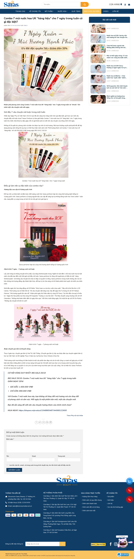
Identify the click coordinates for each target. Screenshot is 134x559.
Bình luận (10, 439)
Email (34, 456)
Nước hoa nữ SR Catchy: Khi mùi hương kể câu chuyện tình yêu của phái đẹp (117, 36)
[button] (125, 4)
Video (105, 11)
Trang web (61, 456)
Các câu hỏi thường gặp (115, 507)
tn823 (26, 25)
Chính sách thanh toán (89, 503)
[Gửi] (85, 4)
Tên (7, 456)
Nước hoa (62, 11)
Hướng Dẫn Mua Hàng (89, 496)
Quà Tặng (76, 11)
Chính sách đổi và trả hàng (91, 507)
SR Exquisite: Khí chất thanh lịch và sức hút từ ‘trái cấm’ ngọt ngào (117, 87)
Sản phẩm (110, 496)
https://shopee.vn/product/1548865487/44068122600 (43, 410)
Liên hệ (115, 11)
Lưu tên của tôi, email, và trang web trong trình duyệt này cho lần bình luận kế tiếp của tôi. (40, 465)
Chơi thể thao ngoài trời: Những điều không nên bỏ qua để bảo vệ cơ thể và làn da (117, 47)
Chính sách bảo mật (88, 511)
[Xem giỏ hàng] (129, 4)
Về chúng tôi (35, 11)
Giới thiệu (110, 500)
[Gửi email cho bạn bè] (43, 422)
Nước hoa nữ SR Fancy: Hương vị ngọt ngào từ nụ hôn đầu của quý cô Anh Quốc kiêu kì (117, 67)
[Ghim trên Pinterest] (47, 422)
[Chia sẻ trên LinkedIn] (50, 422)
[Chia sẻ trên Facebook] (36, 422)
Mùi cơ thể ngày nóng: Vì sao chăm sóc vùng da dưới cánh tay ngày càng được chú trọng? (117, 57)
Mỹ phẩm (48, 11)
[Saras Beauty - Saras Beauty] (11, 4)
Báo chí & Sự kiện (91, 11)
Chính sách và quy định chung (92, 500)
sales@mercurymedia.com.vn (22, 506)
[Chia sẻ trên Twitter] (40, 422)
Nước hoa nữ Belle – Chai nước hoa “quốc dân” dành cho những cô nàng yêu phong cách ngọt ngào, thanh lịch (117, 77)
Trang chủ (20, 11)
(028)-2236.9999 (23, 502)
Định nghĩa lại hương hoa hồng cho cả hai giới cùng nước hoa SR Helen (116, 97)
